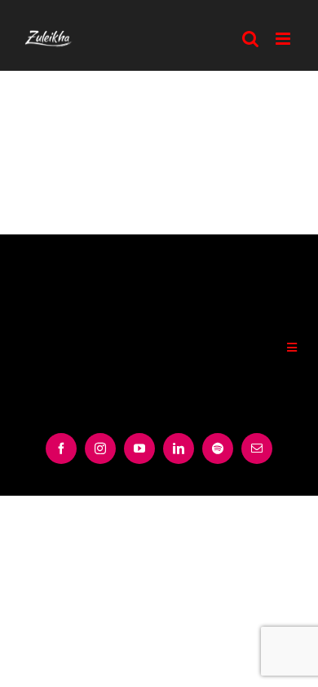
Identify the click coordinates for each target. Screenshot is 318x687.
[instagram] (100, 448)
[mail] (256, 448)
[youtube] (139, 448)
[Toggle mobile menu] (285, 38)
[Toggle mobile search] (250, 38)
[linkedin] (178, 448)
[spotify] (217, 448)
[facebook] (61, 448)
